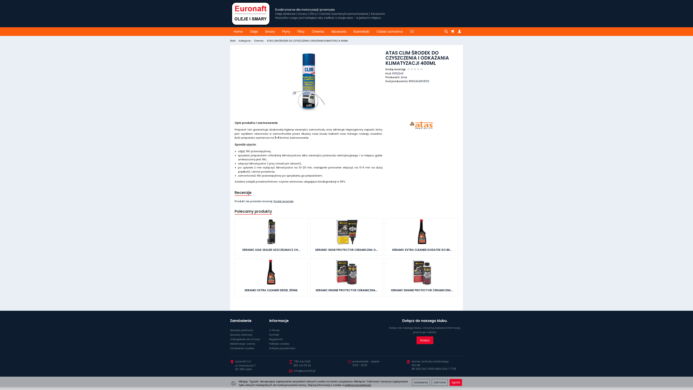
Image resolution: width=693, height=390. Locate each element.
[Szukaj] (446, 31)
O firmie (274, 330)
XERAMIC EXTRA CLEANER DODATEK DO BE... (422, 250)
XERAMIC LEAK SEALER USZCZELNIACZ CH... (271, 250)
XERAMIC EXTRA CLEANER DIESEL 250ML (271, 290)
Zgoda (456, 382)
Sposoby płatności (241, 330)
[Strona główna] (250, 13)
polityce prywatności (358, 385)
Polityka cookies (279, 344)
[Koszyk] (452, 31)
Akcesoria (338, 31)
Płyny (286, 31)
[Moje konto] (459, 31)
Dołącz (425, 340)
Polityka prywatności (282, 348)
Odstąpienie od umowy (245, 339)
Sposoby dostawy (241, 335)
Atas (404, 77)
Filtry (301, 31)
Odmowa (440, 382)
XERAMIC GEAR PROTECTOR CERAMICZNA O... (346, 250)
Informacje (279, 321)
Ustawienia (421, 382)
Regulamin (276, 339)
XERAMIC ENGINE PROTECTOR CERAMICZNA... (346, 290)
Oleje (254, 31)
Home (238, 31)
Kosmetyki (361, 31)
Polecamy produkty (253, 211)
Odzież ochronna (389, 31)
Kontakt (274, 335)
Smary (270, 31)
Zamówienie (240, 321)
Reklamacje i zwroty (242, 344)
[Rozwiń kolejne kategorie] (412, 31)
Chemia (318, 31)
